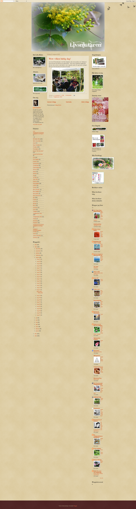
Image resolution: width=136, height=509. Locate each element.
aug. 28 (39, 265)
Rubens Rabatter (98, 459)
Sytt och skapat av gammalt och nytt (98, 255)
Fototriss (35, 161)
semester (35, 207)
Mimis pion (102, 462)
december (38, 248)
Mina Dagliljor (36, 191)
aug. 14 (39, 283)
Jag (34, 175)
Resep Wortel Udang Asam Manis (98, 474)
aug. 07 (39, 302)
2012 (36, 247)
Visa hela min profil (37, 124)
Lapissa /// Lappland (102, 258)
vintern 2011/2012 (37, 235)
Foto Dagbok (36, 159)
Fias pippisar (36, 149)
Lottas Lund (96, 289)
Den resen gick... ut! (102, 292)
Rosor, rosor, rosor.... (102, 452)
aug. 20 (39, 276)
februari (38, 328)
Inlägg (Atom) (58, 105)
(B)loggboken (97, 355)
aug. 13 (39, 285)
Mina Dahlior (36, 193)
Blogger (75, 505)
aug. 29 (39, 263)
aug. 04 (39, 308)
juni (37, 320)
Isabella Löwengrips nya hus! (102, 412)
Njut (34, 197)
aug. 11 (39, 289)
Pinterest (95, 267)
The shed (96, 266)
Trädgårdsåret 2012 (57, 97)
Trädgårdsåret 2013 (37, 216)
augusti (37, 257)
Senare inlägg (51, 102)
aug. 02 (39, 312)
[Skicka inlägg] (74, 95)
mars (37, 326)
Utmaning (35, 220)
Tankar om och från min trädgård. (98, 325)
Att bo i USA (97, 271)
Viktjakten (35, 222)
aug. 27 (39, 268)
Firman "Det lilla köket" (38, 151)
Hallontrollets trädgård (97, 339)
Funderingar (35, 165)
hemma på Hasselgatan (97, 312)
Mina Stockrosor (36, 195)
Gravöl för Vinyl (102, 245)
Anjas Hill (96, 278)
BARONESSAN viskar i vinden (97, 242)
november (38, 251)
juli (36, 317)
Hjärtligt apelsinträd (102, 358)
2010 (36, 335)
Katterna (35, 181)
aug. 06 (39, 304)
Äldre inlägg (85, 102)
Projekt (34, 199)
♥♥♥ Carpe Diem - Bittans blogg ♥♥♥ (98, 211)
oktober (38, 253)
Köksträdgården (97, 300)
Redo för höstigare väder (102, 234)
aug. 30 (39, 261)
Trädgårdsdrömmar (98, 367)
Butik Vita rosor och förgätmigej (97, 471)
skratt (34, 209)
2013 (36, 244)
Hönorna (35, 173)
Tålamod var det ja (98, 351)
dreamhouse (97, 408)
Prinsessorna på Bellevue (98, 420)
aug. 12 (39, 287)
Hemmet (35, 169)
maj (37, 322)
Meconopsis (102, 280)
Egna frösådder (36, 145)
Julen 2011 (35, 179)
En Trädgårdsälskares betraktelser (98, 436)
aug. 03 (39, 310)
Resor (34, 205)
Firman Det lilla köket (38, 154)
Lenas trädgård (97, 448)
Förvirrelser (96, 350)
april (37, 324)
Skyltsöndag (102, 399)
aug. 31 (39, 259)
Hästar (34, 171)
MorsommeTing (97, 378)
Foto (34, 157)
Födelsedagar (36, 167)
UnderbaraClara (97, 224)
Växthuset (35, 237)
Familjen (35, 147)
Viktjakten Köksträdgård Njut (38, 225)
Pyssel (34, 201)
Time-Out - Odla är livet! (102, 304)
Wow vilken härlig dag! (60, 58)
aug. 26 (39, 270)
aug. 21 (39, 274)
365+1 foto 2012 (36, 141)
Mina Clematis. (36, 189)
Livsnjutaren (38, 107)
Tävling (34, 218)
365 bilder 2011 (36, 139)
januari (37, 330)
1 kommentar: (68, 95)
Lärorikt (34, 187)
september (38, 255)
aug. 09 (39, 297)
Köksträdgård (36, 183)
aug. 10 (39, 295)
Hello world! (96, 379)
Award (34, 143)
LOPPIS (35, 185)
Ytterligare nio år (97, 225)
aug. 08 (39, 300)
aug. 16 (39, 281)
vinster (34, 233)
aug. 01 (39, 315)
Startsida (68, 102)
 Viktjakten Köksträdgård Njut (38, 132)
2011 (36, 333)
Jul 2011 (35, 177)
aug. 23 (39, 272)
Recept (34, 203)
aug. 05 (39, 306)
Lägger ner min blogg (102, 370)
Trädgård (35, 211)
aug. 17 (39, 278)
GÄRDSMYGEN (97, 397)
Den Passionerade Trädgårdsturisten (98, 384)
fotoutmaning (36, 163)
